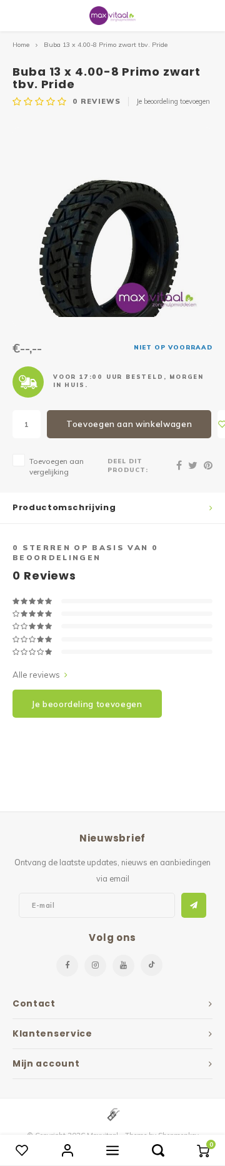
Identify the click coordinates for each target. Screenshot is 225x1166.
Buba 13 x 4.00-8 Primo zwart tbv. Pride (106, 45)
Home (20, 45)
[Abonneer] (193, 905)
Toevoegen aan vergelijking (56, 466)
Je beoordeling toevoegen (173, 101)
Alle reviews (36, 675)
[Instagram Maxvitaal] (95, 966)
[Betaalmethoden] (112, 1113)
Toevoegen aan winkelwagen (129, 424)
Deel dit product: (128, 465)
